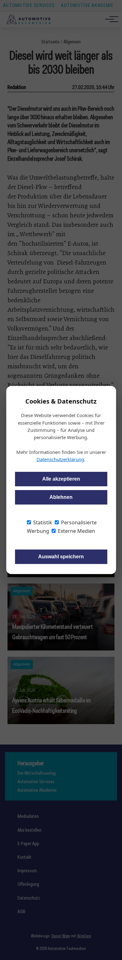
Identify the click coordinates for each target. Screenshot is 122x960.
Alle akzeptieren (61, 479)
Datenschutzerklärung (60, 459)
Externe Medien (76, 530)
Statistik (42, 522)
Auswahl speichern (61, 556)
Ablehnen (61, 497)
